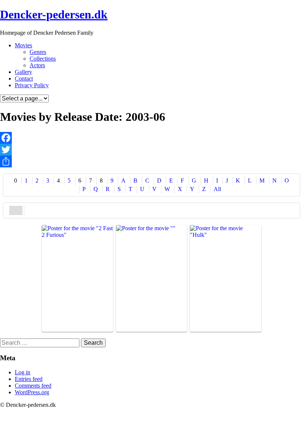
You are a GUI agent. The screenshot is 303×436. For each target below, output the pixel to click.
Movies (23, 45)
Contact (24, 78)
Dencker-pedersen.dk (54, 14)
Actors (37, 65)
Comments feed (33, 385)
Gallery (23, 72)
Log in (22, 372)
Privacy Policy (32, 85)
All (217, 189)
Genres (38, 52)
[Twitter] (151, 150)
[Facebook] (151, 138)
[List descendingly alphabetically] (31, 210)
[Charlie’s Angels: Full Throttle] (151, 278)
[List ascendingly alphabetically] (16, 210)
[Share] (151, 161)
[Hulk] (225, 278)
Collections (43, 58)
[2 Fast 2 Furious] (77, 278)
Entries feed (28, 379)
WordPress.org (32, 392)
